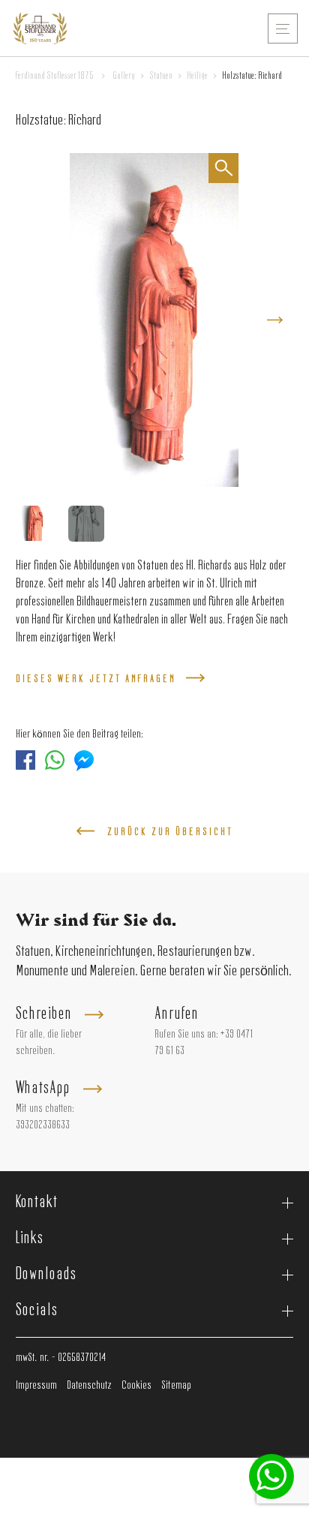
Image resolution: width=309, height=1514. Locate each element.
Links (30, 1238)
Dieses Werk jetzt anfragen (96, 678)
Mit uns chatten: (45, 1109)
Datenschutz (89, 1385)
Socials (37, 1310)
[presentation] (274, 320)
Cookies (137, 1385)
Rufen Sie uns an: (186, 1034)
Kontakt (37, 1202)
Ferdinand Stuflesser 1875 (55, 75)
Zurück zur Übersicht (170, 832)
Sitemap (176, 1385)
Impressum (36, 1385)
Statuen (160, 75)
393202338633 (43, 1125)
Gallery (123, 75)
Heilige (197, 75)
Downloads (46, 1274)
